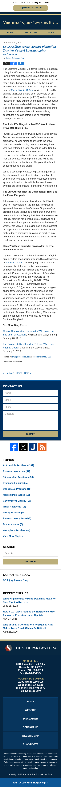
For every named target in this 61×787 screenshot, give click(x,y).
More (51, 32)
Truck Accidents (14, 506)
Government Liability (17, 501)
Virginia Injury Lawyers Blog (30, 23)
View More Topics (13, 536)
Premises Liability (15, 483)
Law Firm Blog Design (29, 782)
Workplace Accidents (16, 530)
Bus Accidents (13, 524)
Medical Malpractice (16, 495)
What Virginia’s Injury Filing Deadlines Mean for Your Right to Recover (29, 600)
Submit (30, 434)
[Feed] (42, 447)
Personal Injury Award (17, 518)
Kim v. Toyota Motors (22, 90)
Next (27, 373)
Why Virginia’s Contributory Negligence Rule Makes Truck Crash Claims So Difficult (28, 626)
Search (30, 561)
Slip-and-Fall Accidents (18, 477)
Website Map (30, 736)
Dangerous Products (21, 357)
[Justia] (33, 447)
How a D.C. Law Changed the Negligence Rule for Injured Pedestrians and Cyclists (29, 613)
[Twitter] (23, 447)
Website (30, 710)
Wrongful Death (14, 512)
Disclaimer (30, 718)
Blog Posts (30, 744)
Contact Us (30, 32)
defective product (15, 262)
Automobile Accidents (18, 465)
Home (10, 32)
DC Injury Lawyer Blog (15, 580)
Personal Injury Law (42, 357)
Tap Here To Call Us (31, 7)
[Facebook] (14, 447)
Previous (8, 373)
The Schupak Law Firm (42, 774)
